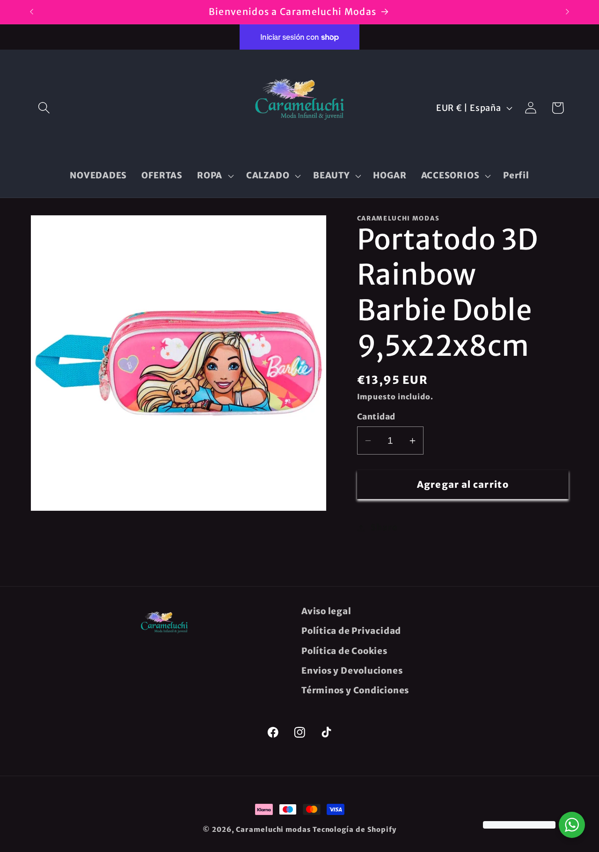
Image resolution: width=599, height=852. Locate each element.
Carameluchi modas (273, 829)
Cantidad (376, 417)
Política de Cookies (344, 651)
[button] (43, 108)
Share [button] (384, 527)
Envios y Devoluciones (351, 670)
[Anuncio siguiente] (567, 11)
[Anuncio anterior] (32, 11)
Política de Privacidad (351, 630)
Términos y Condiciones (355, 690)
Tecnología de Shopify (354, 829)
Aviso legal (326, 611)
